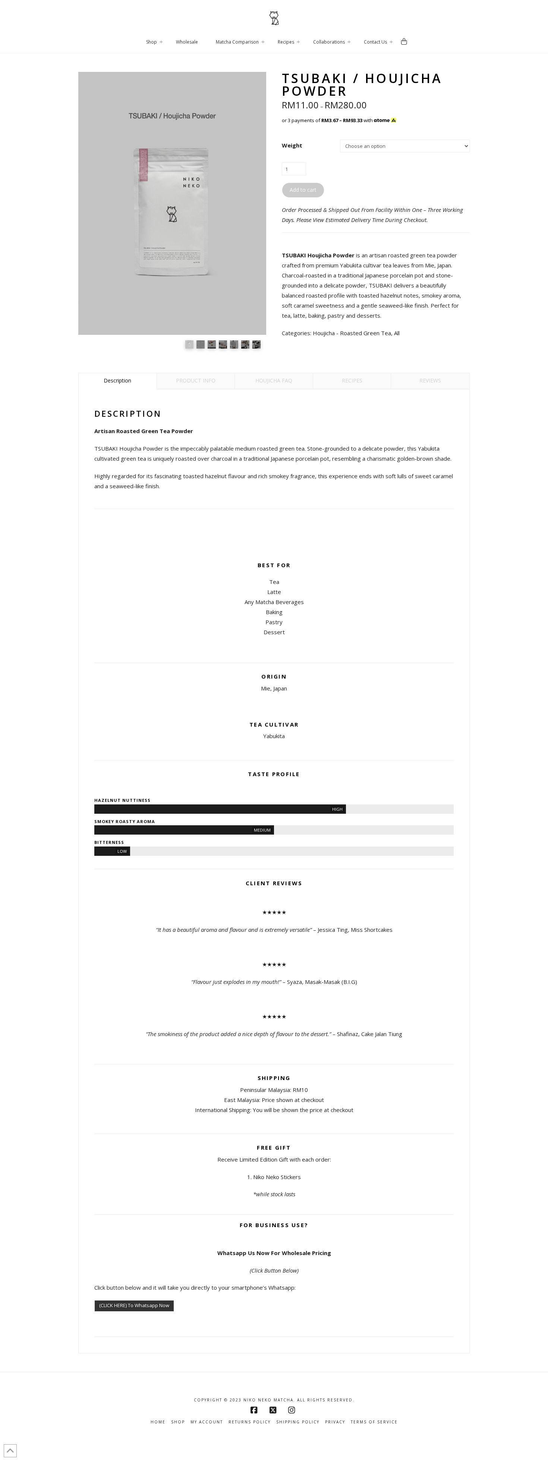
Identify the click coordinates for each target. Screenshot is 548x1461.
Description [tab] (117, 380)
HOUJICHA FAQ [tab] (273, 380)
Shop (178, 1422)
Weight (292, 145)
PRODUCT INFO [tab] (195, 380)
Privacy (335, 1422)
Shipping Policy (297, 1422)
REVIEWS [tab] (430, 380)
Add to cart (303, 189)
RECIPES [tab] (352, 380)
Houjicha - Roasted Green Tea (352, 333)
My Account (206, 1422)
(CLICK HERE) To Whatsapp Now (134, 1305)
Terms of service (374, 1422)
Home (158, 1422)
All (397, 333)
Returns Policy (250, 1422)
